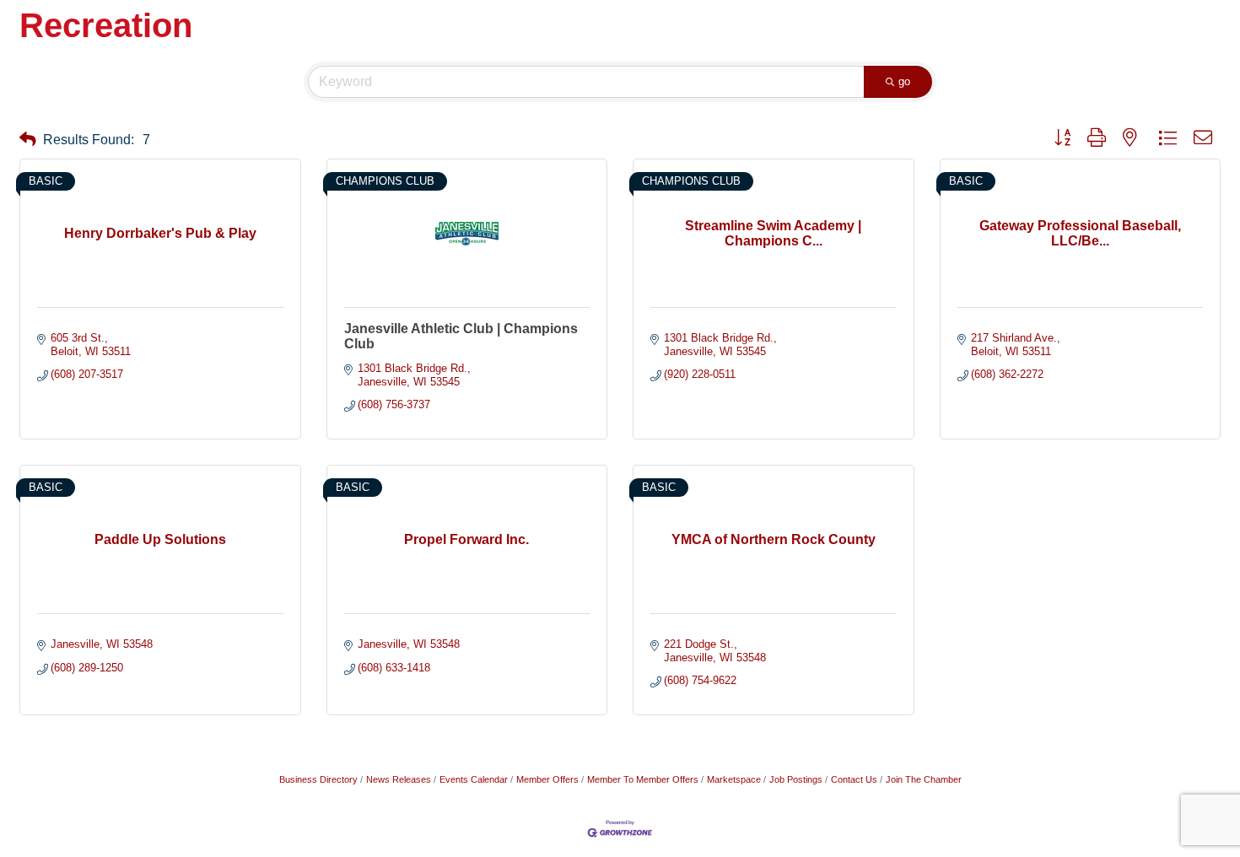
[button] (27, 139)
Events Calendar (473, 779)
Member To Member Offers (642, 779)
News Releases (398, 779)
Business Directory (318, 779)
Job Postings (795, 779)
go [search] (904, 81)
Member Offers (547, 779)
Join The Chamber (924, 779)
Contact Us (854, 779)
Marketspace (734, 779)
